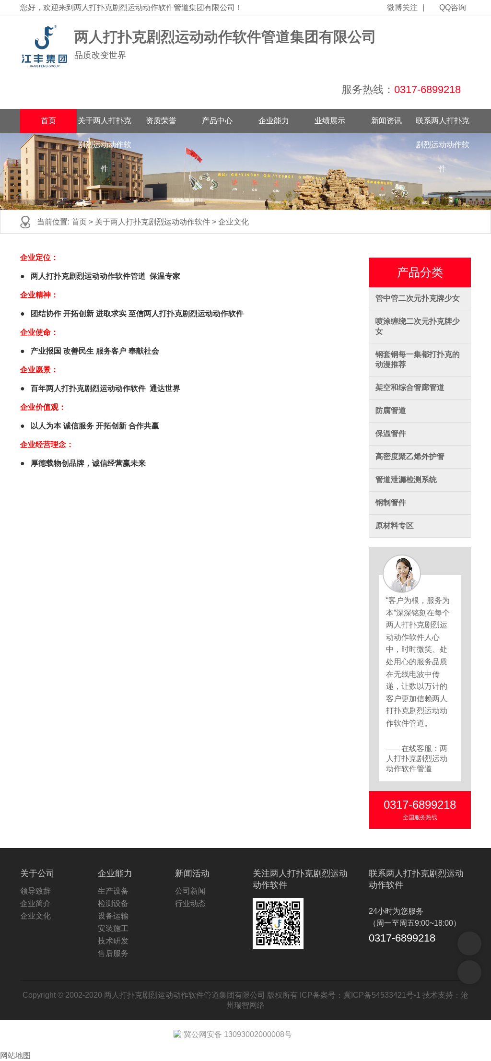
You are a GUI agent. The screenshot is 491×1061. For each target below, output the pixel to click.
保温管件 (390, 433)
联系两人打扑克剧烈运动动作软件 (442, 125)
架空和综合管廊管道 (409, 387)
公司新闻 (190, 891)
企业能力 (273, 121)
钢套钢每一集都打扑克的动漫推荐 (417, 359)
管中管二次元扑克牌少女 (417, 298)
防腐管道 (390, 410)
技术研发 (113, 941)
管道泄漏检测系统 (406, 479)
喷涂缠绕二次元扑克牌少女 (417, 326)
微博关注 (402, 7)
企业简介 (35, 903)
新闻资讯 (386, 121)
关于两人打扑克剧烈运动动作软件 (104, 125)
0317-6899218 (427, 89)
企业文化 (233, 222)
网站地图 (15, 1055)
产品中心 (217, 121)
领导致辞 (35, 891)
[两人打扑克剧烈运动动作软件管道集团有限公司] (45, 46)
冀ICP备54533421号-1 (382, 995)
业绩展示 (330, 121)
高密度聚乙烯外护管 (409, 456)
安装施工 (113, 928)
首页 (48, 121)
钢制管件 (390, 502)
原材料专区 (394, 525)
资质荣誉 (161, 121)
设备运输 (113, 916)
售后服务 (113, 953)
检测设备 (113, 903)
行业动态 (190, 903)
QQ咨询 (452, 7)
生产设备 (113, 891)
